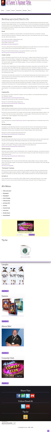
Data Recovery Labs (20, 120)
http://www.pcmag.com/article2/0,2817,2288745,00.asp (13, 156)
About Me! (6, 326)
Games (5, 296)
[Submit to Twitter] (28, 396)
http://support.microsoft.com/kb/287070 (10, 44)
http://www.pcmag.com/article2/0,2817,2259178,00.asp (13, 146)
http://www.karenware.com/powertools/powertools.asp (13, 97)
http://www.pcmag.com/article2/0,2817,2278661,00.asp (13, 103)
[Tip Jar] (25, 418)
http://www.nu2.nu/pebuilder (7, 165)
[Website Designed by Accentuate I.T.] (8, 424)
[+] (13, 284)
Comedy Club (8, 358)
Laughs (5, 264)
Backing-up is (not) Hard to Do (15, 19)
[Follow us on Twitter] (23, 406)
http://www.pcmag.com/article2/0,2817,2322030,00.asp (13, 52)
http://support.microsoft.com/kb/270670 (10, 41)
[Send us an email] (28, 406)
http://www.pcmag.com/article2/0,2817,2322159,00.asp (13, 134)
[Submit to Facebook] (18, 396)
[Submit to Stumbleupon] (23, 396)
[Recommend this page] (32, 396)
